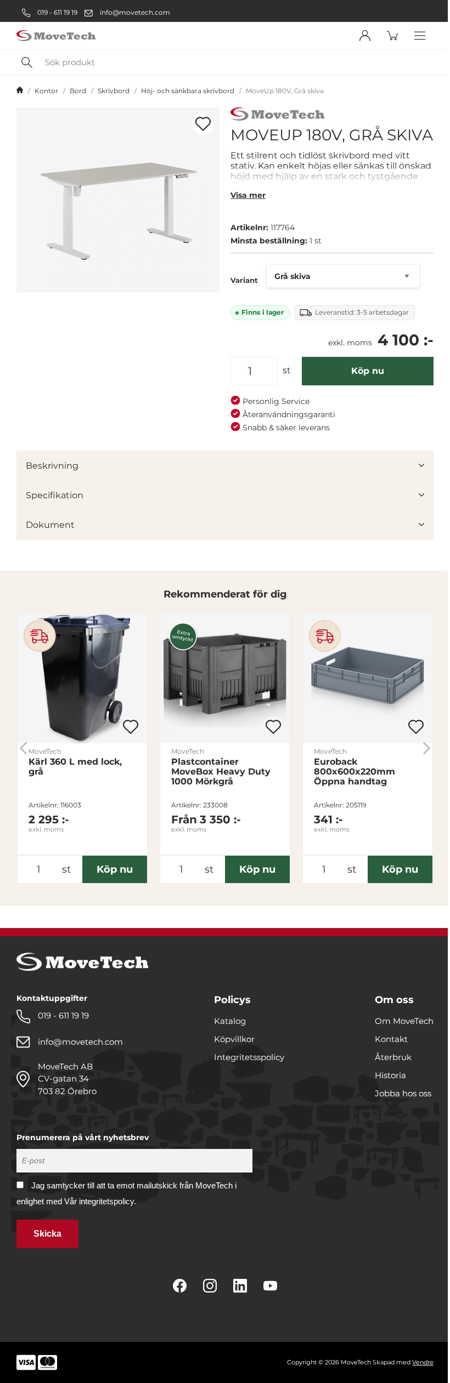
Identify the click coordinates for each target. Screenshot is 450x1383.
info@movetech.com (135, 12)
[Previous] (23, 748)
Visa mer (248, 195)
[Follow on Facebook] (180, 1286)
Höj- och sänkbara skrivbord (187, 91)
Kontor (46, 91)
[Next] (426, 748)
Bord (78, 91)
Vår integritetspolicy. (100, 1201)
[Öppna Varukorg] (392, 35)
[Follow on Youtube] (270, 1286)
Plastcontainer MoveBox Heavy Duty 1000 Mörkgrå (221, 772)
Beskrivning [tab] (52, 465)
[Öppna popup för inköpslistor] (203, 124)
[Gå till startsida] (19, 91)
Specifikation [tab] (54, 495)
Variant (244, 280)
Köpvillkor (234, 1039)
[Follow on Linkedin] (240, 1286)
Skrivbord (114, 91)
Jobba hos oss (403, 1093)
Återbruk (393, 1057)
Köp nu (367, 371)
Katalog (230, 1021)
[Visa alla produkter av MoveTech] (277, 115)
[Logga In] (365, 35)
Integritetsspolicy (249, 1057)
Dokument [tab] (50, 525)
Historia (390, 1075)
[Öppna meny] (420, 35)
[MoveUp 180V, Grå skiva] (118, 200)
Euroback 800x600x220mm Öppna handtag (354, 772)
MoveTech (45, 751)
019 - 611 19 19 (56, 12)
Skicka (47, 1233)
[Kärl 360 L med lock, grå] (82, 678)
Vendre (423, 1362)
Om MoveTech (404, 1021)
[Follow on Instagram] (210, 1286)
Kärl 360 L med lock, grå (75, 767)
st (287, 370)
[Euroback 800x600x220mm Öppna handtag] (367, 678)
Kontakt (391, 1039)
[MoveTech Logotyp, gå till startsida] (55, 36)
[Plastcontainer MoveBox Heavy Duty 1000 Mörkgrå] (225, 678)
